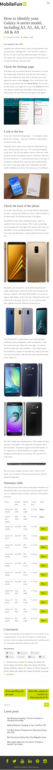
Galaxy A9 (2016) (33, 671)
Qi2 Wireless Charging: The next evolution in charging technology (25, 719)
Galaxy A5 (27, 665)
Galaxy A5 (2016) (10, 668)
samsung (44, 671)
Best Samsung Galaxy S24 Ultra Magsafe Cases (26, 737)
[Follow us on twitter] (14, 761)
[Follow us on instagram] (45, 761)
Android (9, 662)
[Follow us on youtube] (22, 761)
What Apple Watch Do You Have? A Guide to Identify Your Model (25, 743)
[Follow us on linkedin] (30, 761)
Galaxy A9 (22, 671)
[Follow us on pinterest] (37, 761)
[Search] (46, 705)
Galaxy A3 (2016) (16, 665)
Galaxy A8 (13, 671)
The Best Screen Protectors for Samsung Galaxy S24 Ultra (27, 731)
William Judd (28, 37)
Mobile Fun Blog (20, 767)
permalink (10, 674)
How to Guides (18, 662)
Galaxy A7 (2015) (33, 668)
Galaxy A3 (32, 662)
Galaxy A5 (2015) (38, 665)
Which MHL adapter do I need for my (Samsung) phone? (38, 694)
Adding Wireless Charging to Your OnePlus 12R (26, 725)
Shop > (42, 509)
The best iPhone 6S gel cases (14, 693)
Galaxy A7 (22, 668)
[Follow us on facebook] (7, 761)
